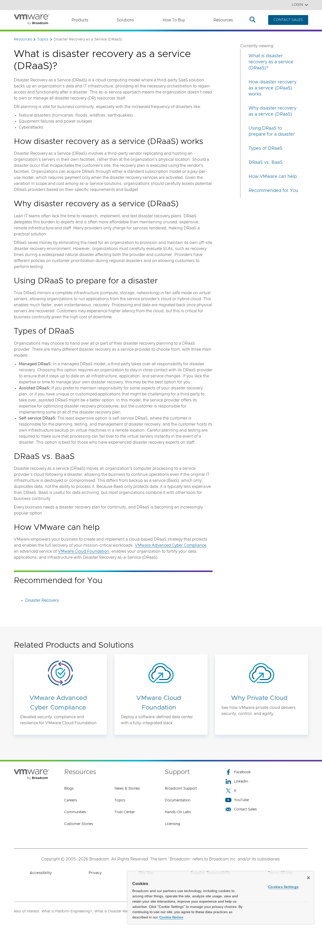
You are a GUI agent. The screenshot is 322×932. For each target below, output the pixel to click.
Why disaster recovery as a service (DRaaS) (272, 111)
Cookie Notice (171, 917)
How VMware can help (273, 176)
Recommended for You (273, 190)
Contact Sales (245, 809)
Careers (70, 800)
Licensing (172, 824)
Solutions (125, 20)
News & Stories (127, 788)
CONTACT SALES (288, 20)
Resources (223, 20)
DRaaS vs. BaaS (266, 162)
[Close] (308, 877)
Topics (119, 800)
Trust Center (124, 812)
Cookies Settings (283, 887)
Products (79, 20)
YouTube (241, 800)
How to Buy (174, 20)
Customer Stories (78, 824)
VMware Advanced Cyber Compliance (170, 545)
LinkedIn (241, 781)
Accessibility (41, 873)
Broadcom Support (181, 788)
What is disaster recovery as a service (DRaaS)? (271, 62)
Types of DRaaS (265, 148)
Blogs (69, 788)
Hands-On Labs (178, 812)
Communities (75, 812)
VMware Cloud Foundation (83, 551)
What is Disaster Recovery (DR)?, (121, 911)
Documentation (177, 800)
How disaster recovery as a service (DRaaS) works (272, 88)
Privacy (95, 873)
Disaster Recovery (42, 600)
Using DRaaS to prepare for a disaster (272, 131)
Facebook (242, 772)
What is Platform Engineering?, (67, 911)
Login (297, 5)
